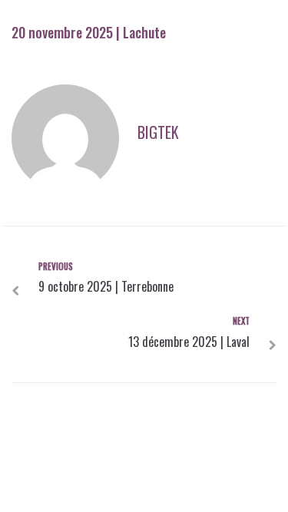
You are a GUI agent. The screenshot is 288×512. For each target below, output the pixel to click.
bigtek (158, 132)
